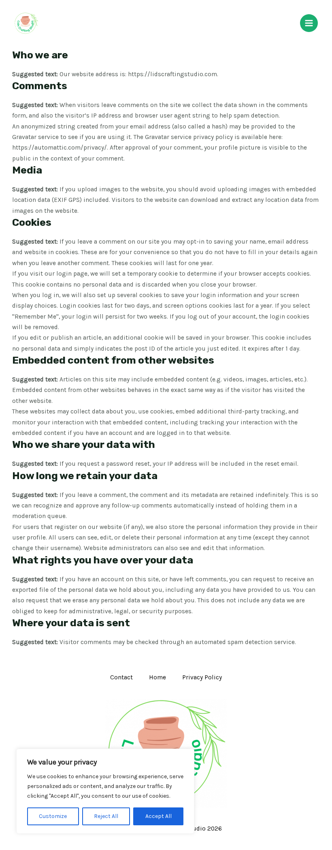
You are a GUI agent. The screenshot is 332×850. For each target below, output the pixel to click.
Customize (53, 816)
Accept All (158, 816)
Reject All (106, 816)
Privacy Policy (202, 677)
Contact (121, 677)
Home (157, 677)
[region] (105, 791)
